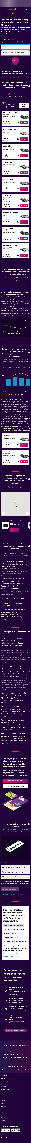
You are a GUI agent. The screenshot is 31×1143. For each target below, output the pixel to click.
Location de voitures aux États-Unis (17, 1065)
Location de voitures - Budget (11, 953)
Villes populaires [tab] (8, 941)
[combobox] (8, 39)
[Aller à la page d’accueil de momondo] (11, 9)
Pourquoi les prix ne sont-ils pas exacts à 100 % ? (15, 1058)
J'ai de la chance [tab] (21, 941)
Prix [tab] (5, 287)
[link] (24, 122)
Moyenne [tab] (11, 367)
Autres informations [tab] (23, 287)
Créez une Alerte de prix (15, 1021)
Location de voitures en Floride (14, 1066)
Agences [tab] (12, 287)
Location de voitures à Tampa (14, 1068)
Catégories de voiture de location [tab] (14, 929)
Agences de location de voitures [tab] (13, 925)
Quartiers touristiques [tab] (10, 937)
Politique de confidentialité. (16, 894)
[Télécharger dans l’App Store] (15, 1130)
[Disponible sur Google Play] (5, 1130)
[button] (3, 9)
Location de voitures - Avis (10, 956)
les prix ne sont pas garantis (15, 1047)
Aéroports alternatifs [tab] (10, 933)
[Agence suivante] (27, 513)
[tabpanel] (15, 315)
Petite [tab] (4, 367)
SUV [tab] (24, 367)
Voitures (5, 1065)
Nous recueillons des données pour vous (14, 1055)
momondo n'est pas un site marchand (14, 1052)
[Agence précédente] (3, 513)
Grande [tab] (18, 367)
